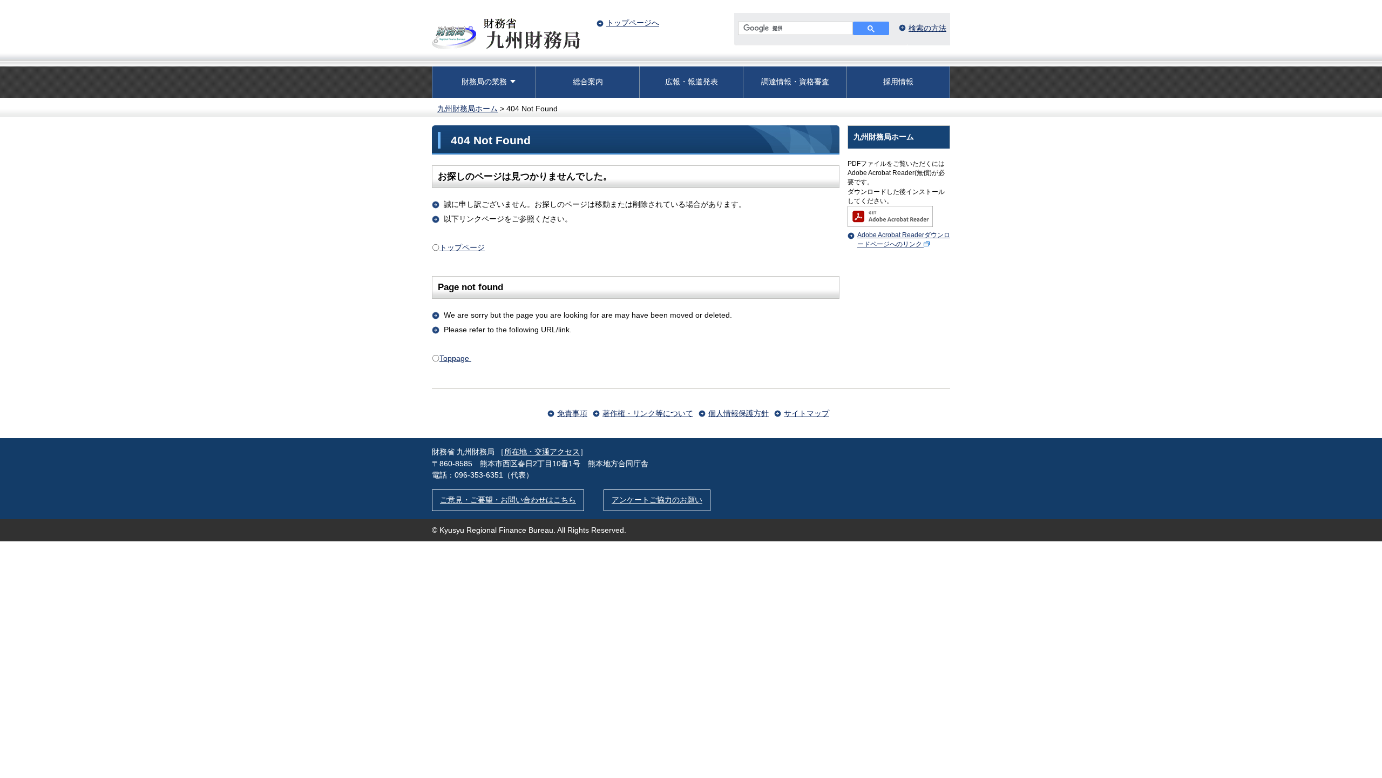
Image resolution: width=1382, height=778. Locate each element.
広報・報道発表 (691, 81)
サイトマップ (806, 413)
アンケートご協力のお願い (657, 499)
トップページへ (632, 22)
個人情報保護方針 (738, 413)
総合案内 (588, 81)
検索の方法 (927, 28)
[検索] (871, 28)
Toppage (455, 358)
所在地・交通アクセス (542, 451)
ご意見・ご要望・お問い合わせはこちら (508, 499)
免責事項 (572, 413)
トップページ (462, 247)
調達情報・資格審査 (795, 81)
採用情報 (898, 81)
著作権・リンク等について (647, 413)
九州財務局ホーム (467, 108)
